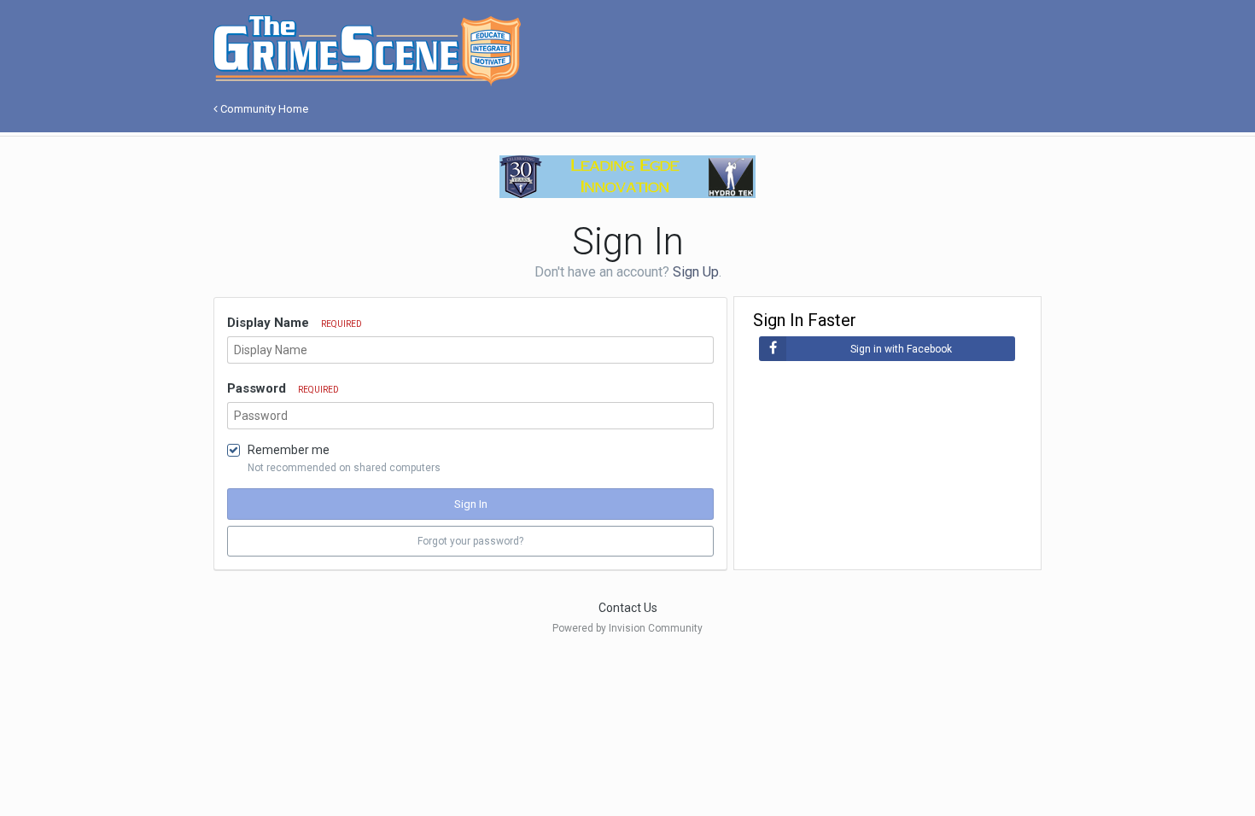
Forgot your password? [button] (470, 541)
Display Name (294, 322)
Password (283, 388)
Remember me (289, 450)
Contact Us (627, 608)
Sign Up (696, 272)
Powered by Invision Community (627, 628)
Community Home (263, 108)
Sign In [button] (470, 504)
